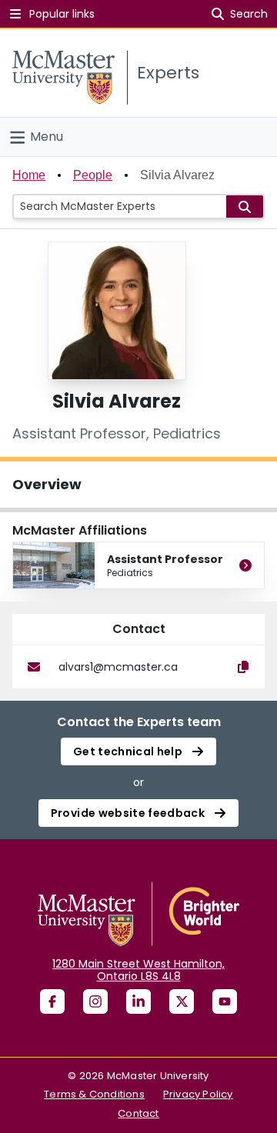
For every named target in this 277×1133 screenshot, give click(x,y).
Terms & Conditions (94, 1094)
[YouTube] (224, 1001)
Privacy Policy (198, 1094)
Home (28, 175)
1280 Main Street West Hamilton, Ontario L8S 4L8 (138, 970)
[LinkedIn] (138, 1001)
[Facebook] (52, 1001)
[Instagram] (95, 1001)
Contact (138, 1113)
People (92, 175)
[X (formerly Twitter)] (181, 1001)
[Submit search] (244, 206)
